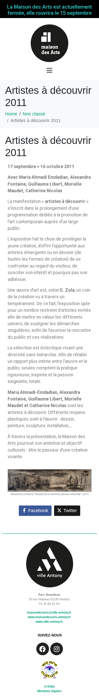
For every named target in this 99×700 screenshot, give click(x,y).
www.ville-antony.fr (49, 621)
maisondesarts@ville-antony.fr (49, 612)
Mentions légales (49, 691)
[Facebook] (42, 649)
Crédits (49, 686)
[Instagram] (56, 649)
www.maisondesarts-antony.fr (49, 617)
